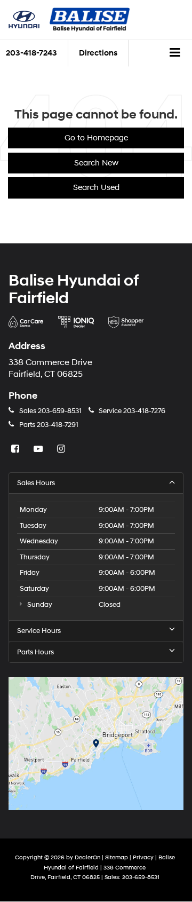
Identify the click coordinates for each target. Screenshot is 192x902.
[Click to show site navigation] (175, 53)
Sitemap (116, 857)
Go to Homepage (96, 138)
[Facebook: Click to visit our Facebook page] (16, 449)
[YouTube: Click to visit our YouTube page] (39, 449)
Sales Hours (36, 483)
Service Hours (39, 631)
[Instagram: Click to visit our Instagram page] (62, 449)
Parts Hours (35, 652)
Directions (98, 53)
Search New (96, 163)
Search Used (96, 188)
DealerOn (87, 857)
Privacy (143, 857)
